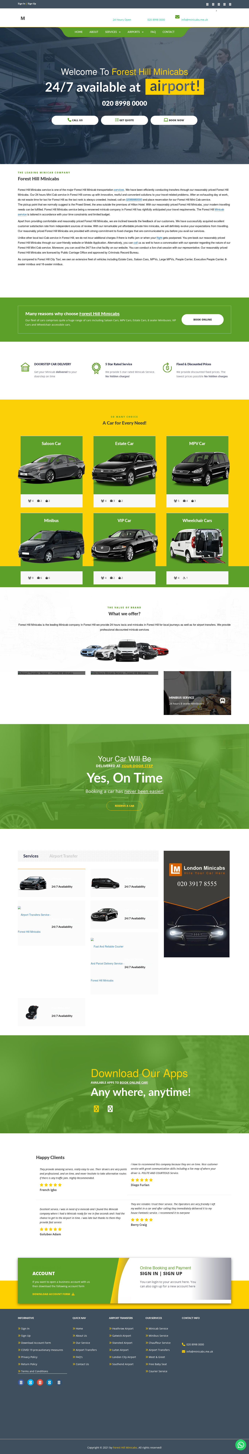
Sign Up (26, 1335)
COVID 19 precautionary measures (42, 1350)
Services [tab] (30, 856)
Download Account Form (51, 1293)
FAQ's (79, 1357)
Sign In (25, 1328)
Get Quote (126, 120)
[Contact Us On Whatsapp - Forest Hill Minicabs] (207, 4)
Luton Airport (120, 1350)
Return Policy (29, 1364)
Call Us (77, 120)
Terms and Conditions (34, 1371)
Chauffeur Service (160, 1342)
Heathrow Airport (122, 1328)
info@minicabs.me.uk (194, 19)
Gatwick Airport (121, 1335)
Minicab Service (158, 1328)
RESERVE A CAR (124, 805)
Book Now (176, 120)
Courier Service (158, 1371)
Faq (153, 32)
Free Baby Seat (158, 1364)
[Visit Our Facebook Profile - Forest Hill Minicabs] (213, 4)
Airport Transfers (86, 1350)
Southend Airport (122, 1364)
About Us (81, 1335)
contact (168, 32)
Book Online (202, 319)
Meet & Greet (157, 1357)
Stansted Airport (122, 1342)
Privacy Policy (29, 1357)
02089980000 (134, 199)
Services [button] (111, 32)
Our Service (83, 1342)
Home (79, 32)
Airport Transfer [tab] (63, 856)
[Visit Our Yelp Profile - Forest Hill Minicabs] (230, 4)
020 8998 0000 (156, 19)
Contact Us (82, 1364)
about (94, 32)
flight (159, 237)
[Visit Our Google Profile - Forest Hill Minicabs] (219, 4)
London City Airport (124, 1357)
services (119, 189)
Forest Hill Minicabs (125, 1447)
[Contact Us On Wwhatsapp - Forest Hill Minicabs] (21, 1382)
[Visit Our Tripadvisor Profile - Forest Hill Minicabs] (224, 4)
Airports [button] (134, 32)
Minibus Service (158, 1335)
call (136, 242)
